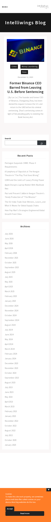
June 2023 (9, 392)
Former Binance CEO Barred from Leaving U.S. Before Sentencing (25, 87)
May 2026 (9, 243)
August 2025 (10, 272)
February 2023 (11, 411)
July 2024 (9, 329)
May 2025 (9, 281)
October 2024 (10, 315)
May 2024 (9, 339)
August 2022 (10, 430)
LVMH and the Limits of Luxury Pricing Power (24, 180)
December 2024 (11, 305)
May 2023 (9, 397)
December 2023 (11, 363)
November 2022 (11, 421)
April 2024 (9, 344)
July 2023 (9, 387)
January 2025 (10, 301)
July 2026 (9, 233)
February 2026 (11, 253)
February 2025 (11, 296)
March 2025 (9, 291)
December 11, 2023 (25, 77)
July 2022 (9, 435)
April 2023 (9, 401)
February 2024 (11, 353)
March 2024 (9, 349)
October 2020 (10, 440)
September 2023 (12, 377)
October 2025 (10, 262)
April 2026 (9, 248)
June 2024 (9, 334)
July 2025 (9, 277)
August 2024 (10, 325)
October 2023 (10, 373)
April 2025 (9, 286)
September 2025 (12, 267)
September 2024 (12, 320)
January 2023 (10, 416)
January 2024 (10, 358)
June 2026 (9, 238)
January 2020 (10, 445)
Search (8, 138)
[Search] (41, 143)
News (24, 72)
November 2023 (11, 368)
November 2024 (11, 310)
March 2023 (9, 406)
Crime (14, 66)
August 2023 (10, 382)
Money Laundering (30, 66)
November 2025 (11, 257)
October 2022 (10, 425)
